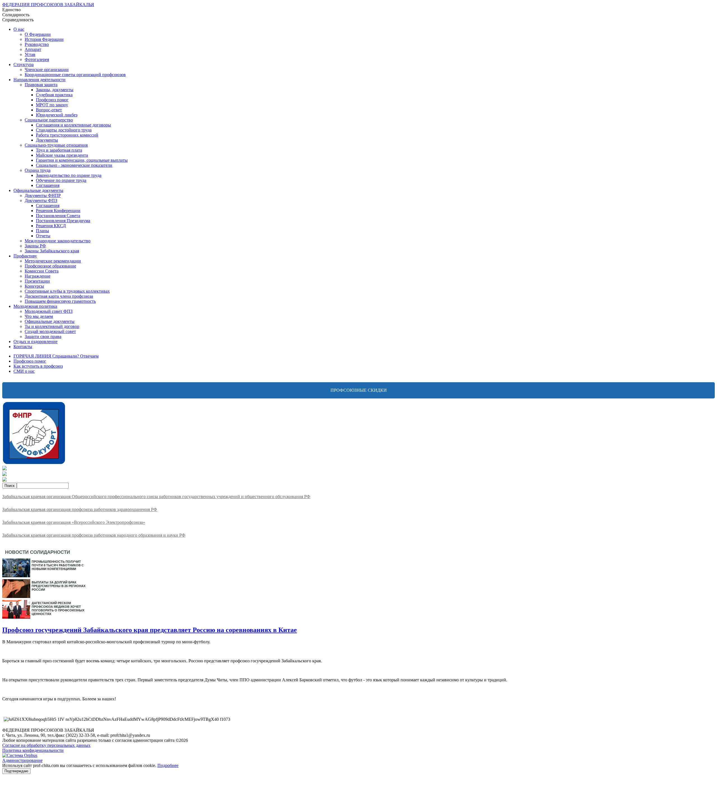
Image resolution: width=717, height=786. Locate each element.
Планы (42, 230)
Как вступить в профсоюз (38, 366)
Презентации (37, 281)
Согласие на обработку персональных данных (46, 745)
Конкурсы (34, 286)
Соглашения (47, 185)
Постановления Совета (58, 215)
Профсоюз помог (52, 99)
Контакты (22, 346)
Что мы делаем (39, 316)
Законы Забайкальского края (52, 250)
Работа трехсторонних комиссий (67, 135)
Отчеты (43, 235)
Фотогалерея (37, 59)
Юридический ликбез (56, 114)
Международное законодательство (57, 240)
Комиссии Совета (42, 271)
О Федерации (38, 34)
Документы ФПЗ (41, 200)
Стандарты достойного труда (64, 130)
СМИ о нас (24, 371)
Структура (23, 64)
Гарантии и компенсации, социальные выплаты (82, 160)
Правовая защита (41, 84)
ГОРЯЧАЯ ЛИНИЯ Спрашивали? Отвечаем (56, 356)
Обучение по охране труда (61, 180)
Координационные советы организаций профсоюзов (75, 74)
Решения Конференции (58, 210)
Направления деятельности (39, 79)
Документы (47, 140)
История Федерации (44, 39)
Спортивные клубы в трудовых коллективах (67, 291)
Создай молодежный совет (50, 331)
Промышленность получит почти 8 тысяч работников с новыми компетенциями (58, 565)
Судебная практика (54, 94)
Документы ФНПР (43, 195)
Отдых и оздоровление (35, 341)
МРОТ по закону (52, 104)
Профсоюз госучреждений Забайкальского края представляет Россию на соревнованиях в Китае (149, 630)
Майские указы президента (62, 155)
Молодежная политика (35, 306)
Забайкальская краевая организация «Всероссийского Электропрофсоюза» (73, 522)
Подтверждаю (16, 771)
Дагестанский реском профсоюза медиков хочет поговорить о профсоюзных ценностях (58, 608)
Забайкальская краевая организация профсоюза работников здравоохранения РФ (79, 509)
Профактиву (25, 256)
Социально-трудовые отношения (56, 145)
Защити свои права (43, 336)
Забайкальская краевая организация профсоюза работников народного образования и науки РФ (93, 535)
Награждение (37, 276)
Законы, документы (54, 89)
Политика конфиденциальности (33, 750)
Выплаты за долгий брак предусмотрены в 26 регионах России (58, 586)
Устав (30, 54)
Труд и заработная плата (59, 150)
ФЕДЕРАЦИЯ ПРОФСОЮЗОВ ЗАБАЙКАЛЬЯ (48, 4)
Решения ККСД (51, 225)
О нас (18, 29)
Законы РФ (35, 245)
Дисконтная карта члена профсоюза (59, 296)
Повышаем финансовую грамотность (60, 301)
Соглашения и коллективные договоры (73, 125)
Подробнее (167, 765)
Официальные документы (38, 190)
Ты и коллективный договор (52, 326)
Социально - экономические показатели (74, 165)
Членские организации (47, 69)
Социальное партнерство (49, 120)
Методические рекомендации (53, 261)
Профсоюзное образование (50, 266)
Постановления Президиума (63, 220)
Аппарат (33, 49)
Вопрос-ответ (49, 109)
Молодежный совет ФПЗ (49, 311)
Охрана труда (37, 170)
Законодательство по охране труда (68, 175)
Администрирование (22, 760)
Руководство (37, 44)
